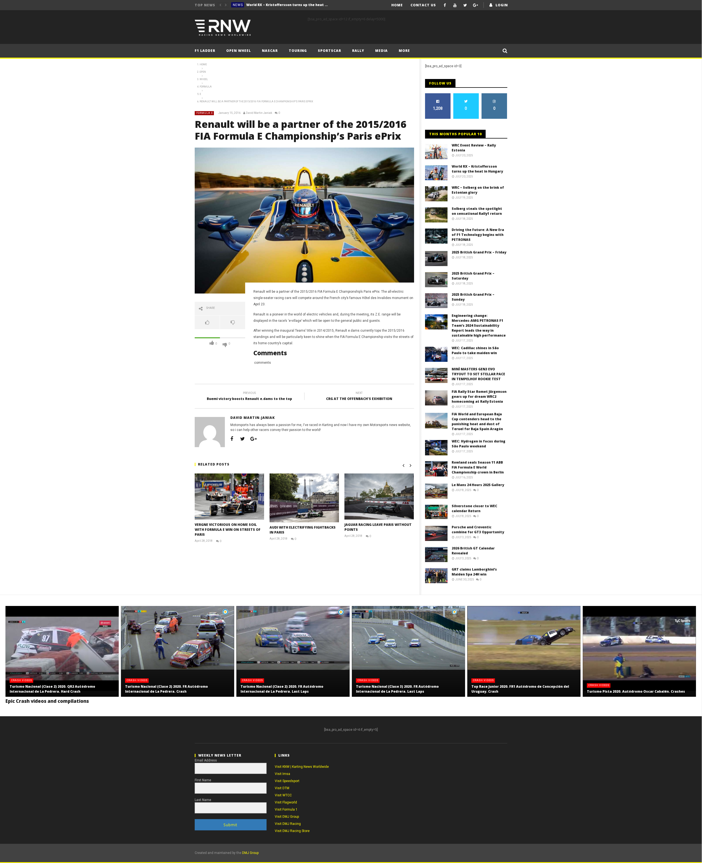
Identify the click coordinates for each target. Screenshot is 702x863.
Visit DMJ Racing (288, 824)
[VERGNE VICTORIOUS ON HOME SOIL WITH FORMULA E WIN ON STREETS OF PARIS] (229, 496)
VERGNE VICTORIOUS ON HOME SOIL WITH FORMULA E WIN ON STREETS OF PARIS (228, 529)
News (238, 5)
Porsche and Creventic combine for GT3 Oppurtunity (478, 529)
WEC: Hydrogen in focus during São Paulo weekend (478, 444)
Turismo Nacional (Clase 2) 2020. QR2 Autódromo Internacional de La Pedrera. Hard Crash (52, 689)
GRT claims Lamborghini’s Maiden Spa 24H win (474, 572)
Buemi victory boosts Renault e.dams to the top (249, 397)
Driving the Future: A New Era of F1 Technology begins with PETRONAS (478, 234)
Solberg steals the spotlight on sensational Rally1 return (477, 211)
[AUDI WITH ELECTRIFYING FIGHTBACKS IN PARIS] (304, 498)
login (502, 5)
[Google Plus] (475, 5)
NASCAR (270, 50)
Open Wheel (238, 50)
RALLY (358, 50)
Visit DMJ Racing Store (292, 831)
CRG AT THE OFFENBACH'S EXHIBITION (359, 397)
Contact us (423, 5)
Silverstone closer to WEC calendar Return (474, 508)
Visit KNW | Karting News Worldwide (302, 767)
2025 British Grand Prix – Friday (479, 252)
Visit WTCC (283, 795)
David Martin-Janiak (259, 112)
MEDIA (381, 50)
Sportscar (329, 50)
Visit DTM (282, 788)
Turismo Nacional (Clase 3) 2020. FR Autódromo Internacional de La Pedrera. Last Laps (397, 689)
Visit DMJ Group (287, 817)
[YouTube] (455, 5)
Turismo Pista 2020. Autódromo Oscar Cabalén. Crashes (636, 691)
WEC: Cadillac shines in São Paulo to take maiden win (475, 350)
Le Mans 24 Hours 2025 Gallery (478, 485)
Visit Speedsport (287, 781)
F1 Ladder (205, 50)
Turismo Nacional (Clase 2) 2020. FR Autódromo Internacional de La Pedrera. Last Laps (281, 689)
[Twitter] (465, 5)
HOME (397, 5)
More (404, 50)
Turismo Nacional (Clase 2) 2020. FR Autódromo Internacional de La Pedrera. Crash (166, 689)
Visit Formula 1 (286, 809)
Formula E (204, 113)
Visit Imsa (282, 774)
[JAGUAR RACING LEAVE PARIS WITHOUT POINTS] (379, 496)
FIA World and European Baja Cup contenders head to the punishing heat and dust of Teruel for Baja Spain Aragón (477, 421)
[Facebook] (445, 5)
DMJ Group (250, 853)
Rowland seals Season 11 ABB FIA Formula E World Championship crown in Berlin (478, 467)
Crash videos (21, 680)
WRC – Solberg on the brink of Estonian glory (285, 4)
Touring (298, 50)
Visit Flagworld (286, 802)
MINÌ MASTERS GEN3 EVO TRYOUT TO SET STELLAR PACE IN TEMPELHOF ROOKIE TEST (478, 374)
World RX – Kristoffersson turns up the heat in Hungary (477, 169)
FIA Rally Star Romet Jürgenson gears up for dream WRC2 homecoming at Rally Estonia (479, 396)
